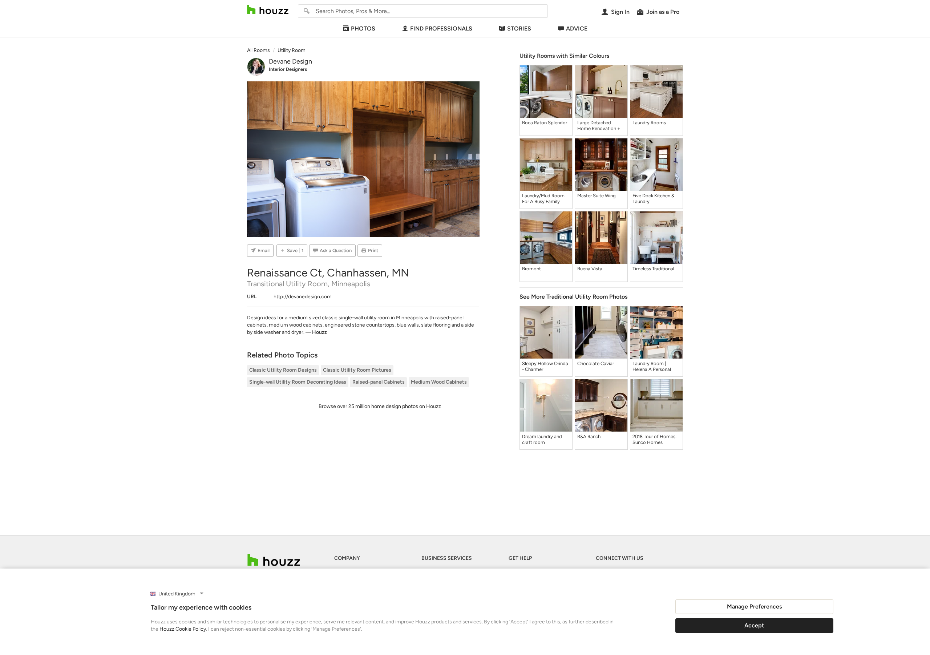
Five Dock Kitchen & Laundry (653, 198)
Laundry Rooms (649, 122)
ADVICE (576, 28)
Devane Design (290, 61)
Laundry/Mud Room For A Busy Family (543, 198)
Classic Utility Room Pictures (357, 370)
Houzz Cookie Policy (182, 629)
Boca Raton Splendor (544, 122)
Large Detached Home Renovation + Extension (598, 126)
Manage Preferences (754, 606)
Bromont (531, 268)
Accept (754, 625)
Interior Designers (288, 69)
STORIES (519, 28)
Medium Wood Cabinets (439, 382)
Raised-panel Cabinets (378, 382)
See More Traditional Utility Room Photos (573, 296)
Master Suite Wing (596, 195)
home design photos (394, 406)
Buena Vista (589, 268)
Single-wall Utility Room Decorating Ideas (297, 382)
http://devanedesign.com (303, 297)
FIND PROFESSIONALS (441, 28)
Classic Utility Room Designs (283, 370)
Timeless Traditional (653, 268)
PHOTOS (363, 28)
